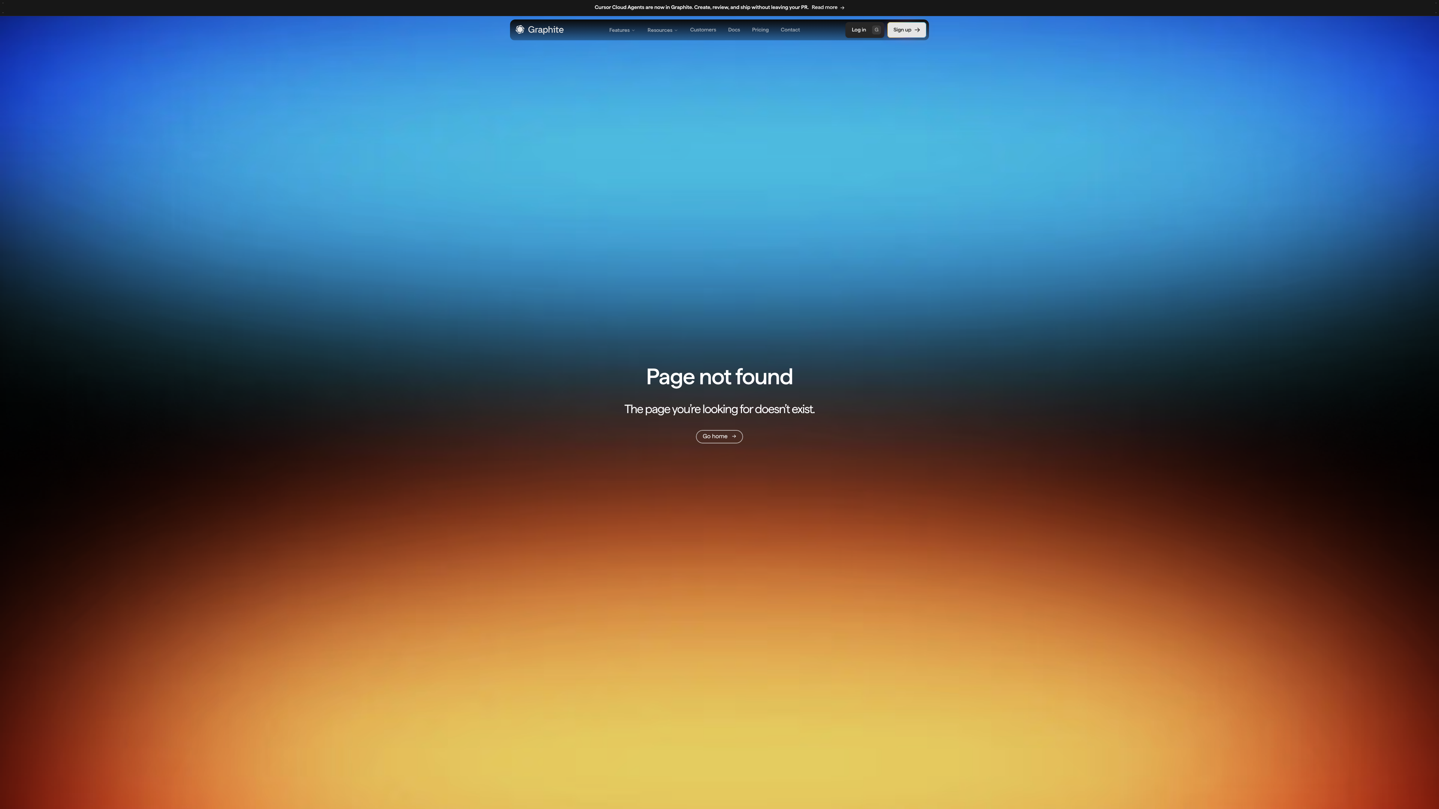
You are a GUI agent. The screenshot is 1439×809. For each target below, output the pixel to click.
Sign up (902, 30)
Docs (734, 30)
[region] (719, 8)
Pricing (760, 30)
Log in (865, 30)
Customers (703, 30)
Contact (790, 30)
